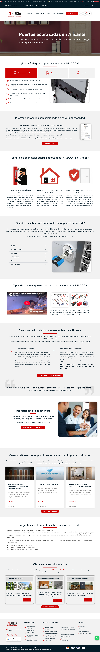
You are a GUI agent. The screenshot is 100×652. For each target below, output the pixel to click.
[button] (28, 246)
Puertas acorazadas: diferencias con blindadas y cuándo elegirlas (18, 486)
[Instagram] (11, 634)
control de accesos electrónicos (57, 570)
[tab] (21, 73)
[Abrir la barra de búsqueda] (81, 13)
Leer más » (11, 502)
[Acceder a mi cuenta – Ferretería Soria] (89, 13)
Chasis (13, 246)
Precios (13, 261)
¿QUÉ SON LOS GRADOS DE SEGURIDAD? (20, 545)
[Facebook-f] (7, 634)
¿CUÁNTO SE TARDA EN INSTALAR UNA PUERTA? (23, 549)
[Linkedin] (15, 634)
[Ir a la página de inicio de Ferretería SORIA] (14, 19)
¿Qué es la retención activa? (49, 484)
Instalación (15, 257)
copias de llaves (72, 570)
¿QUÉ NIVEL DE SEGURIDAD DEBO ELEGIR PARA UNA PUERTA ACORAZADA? (31, 530)
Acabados (14, 253)
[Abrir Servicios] (33, 13)
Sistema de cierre (16, 249)
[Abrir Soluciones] (43, 13)
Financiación (15, 264)
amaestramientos (82, 570)
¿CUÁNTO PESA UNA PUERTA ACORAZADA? (21, 547)
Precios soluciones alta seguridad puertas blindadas (80, 485)
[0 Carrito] (85, 13)
